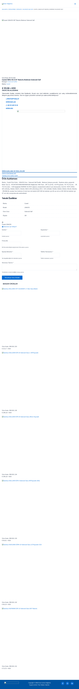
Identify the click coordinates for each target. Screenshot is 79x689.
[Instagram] (67, 683)
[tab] (39, 171)
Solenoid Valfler (12, 81)
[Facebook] (62, 683)
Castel (8, 84)
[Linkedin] (72, 683)
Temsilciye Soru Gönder (12, 277)
